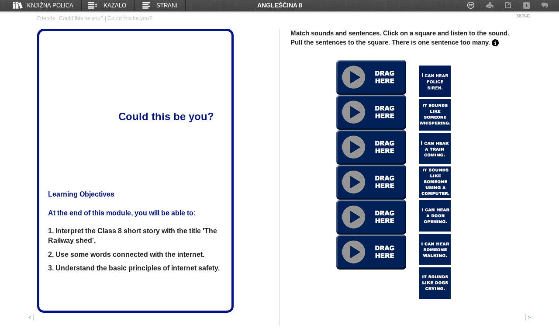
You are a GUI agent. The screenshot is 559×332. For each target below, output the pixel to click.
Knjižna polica (50, 5)
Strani (166, 5)
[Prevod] (495, 42)
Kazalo (115, 5)
